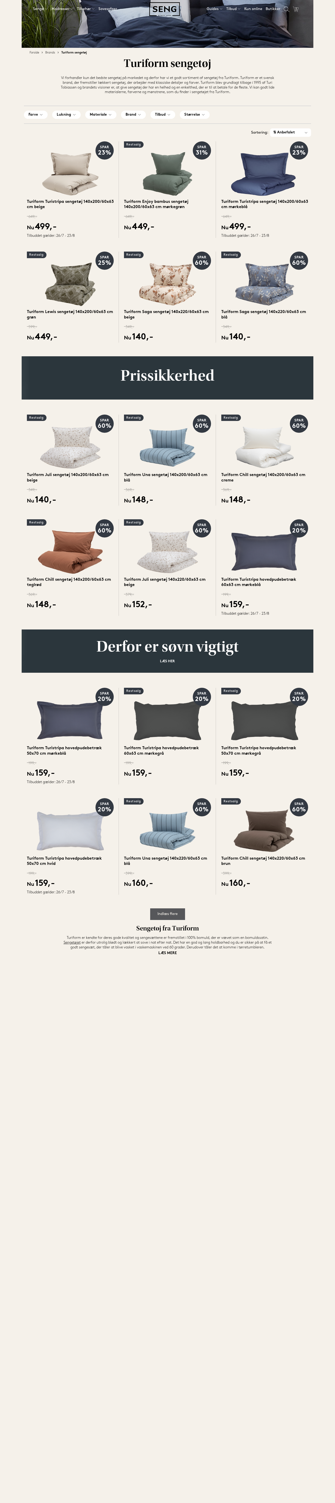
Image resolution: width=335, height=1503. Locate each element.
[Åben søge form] (286, 9)
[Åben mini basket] (296, 9)
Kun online (253, 9)
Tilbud (231, 9)
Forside (34, 52)
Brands (50, 52)
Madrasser (61, 9)
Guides (213, 9)
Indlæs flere (167, 914)
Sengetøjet (72, 943)
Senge (38, 9)
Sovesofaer (107, 9)
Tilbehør (84, 9)
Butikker (273, 9)
